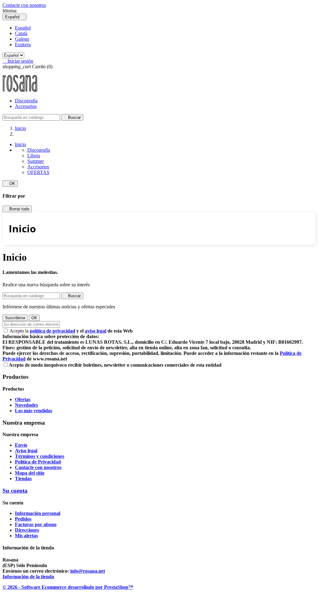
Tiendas (23, 478)
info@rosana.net (87, 571)
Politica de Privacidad (38, 461)
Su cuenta (15, 490)
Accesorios (26, 106)
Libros (33, 155)
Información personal (37, 513)
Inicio (20, 144)
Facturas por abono (36, 524)
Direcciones (27, 530)
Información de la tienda (28, 576)
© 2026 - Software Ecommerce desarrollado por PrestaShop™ (67, 587)
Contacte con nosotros (24, 5)
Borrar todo (17, 209)
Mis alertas (26, 535)
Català (21, 33)
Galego (22, 39)
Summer (35, 161)
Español (23, 27)
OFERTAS (38, 172)
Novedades (26, 405)
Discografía (26, 100)
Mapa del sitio (29, 473)
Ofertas (22, 399)
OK (10, 183)
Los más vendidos (33, 410)
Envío (21, 445)
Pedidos (23, 518)
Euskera (23, 44)
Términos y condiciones (39, 456)
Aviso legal (26, 450)
